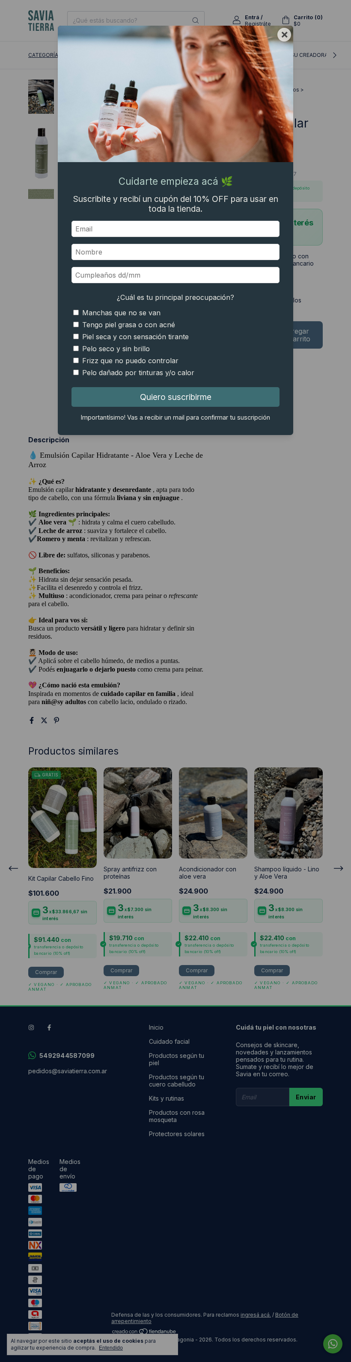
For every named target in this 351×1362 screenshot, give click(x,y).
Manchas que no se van (121, 312)
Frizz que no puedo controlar (130, 360)
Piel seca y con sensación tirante (135, 336)
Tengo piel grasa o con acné (128, 324)
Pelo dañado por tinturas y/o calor (138, 372)
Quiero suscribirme (175, 397)
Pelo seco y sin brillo (116, 348)
